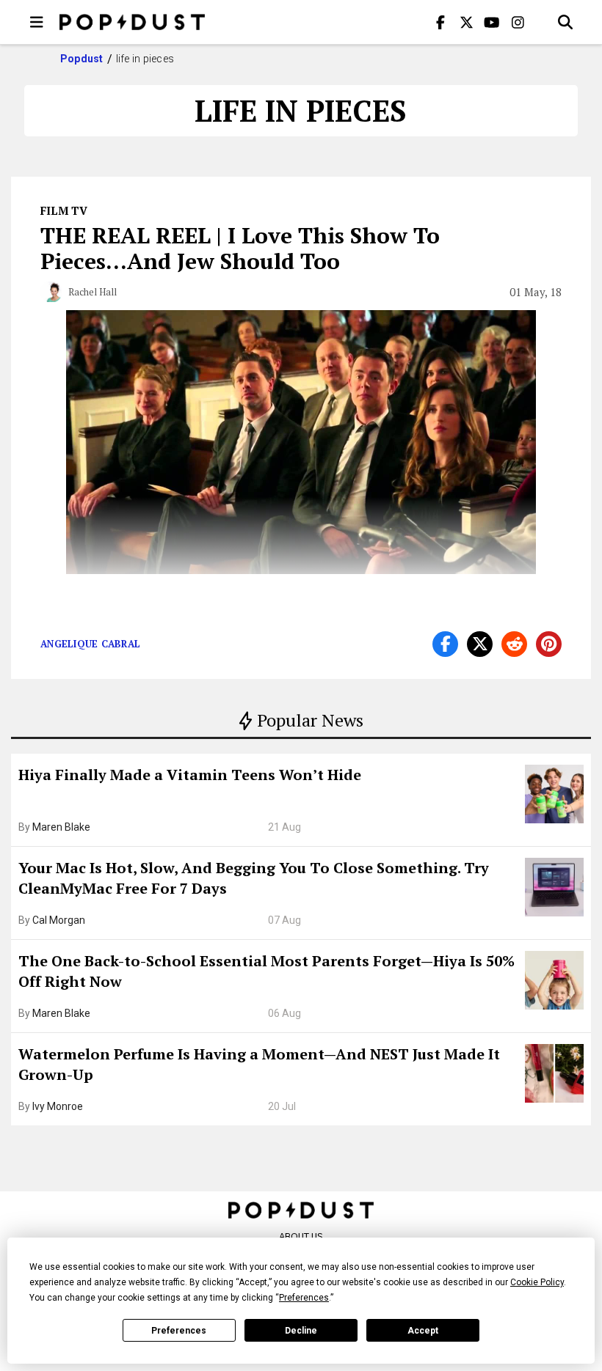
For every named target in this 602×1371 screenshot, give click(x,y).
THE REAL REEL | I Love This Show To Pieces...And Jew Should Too (240, 248)
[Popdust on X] (466, 22)
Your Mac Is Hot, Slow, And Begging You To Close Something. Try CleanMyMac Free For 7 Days (253, 878)
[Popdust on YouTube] (492, 22)
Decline (301, 1331)
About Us (301, 1236)
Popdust (82, 59)
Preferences (178, 1331)
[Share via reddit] (514, 644)
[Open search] (565, 22)
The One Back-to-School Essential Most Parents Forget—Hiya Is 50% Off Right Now (266, 971)
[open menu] (37, 22)
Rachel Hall (92, 291)
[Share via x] (480, 644)
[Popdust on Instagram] (518, 22)
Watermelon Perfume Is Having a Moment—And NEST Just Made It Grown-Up (259, 1064)
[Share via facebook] (445, 644)
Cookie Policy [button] (537, 1282)
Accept (422, 1331)
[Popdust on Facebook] (440, 22)
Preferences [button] (304, 1298)
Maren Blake (61, 827)
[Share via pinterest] (549, 644)
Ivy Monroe (57, 1106)
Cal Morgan (58, 920)
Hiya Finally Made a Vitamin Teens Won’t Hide (189, 774)
